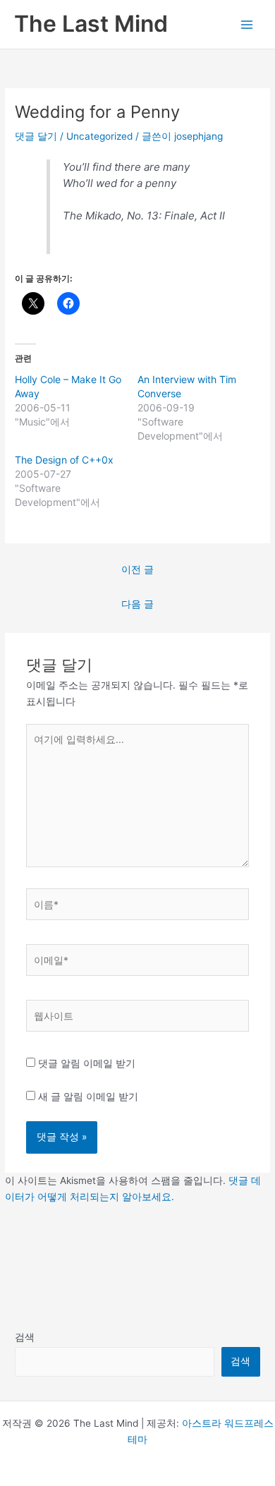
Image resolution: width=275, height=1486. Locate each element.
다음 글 (137, 604)
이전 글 (137, 569)
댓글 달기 (36, 136)
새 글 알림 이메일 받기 (88, 1096)
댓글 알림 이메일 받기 (86, 1063)
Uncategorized (99, 136)
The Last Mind (91, 23)
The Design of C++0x (64, 460)
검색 (25, 1337)
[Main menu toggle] (247, 24)
